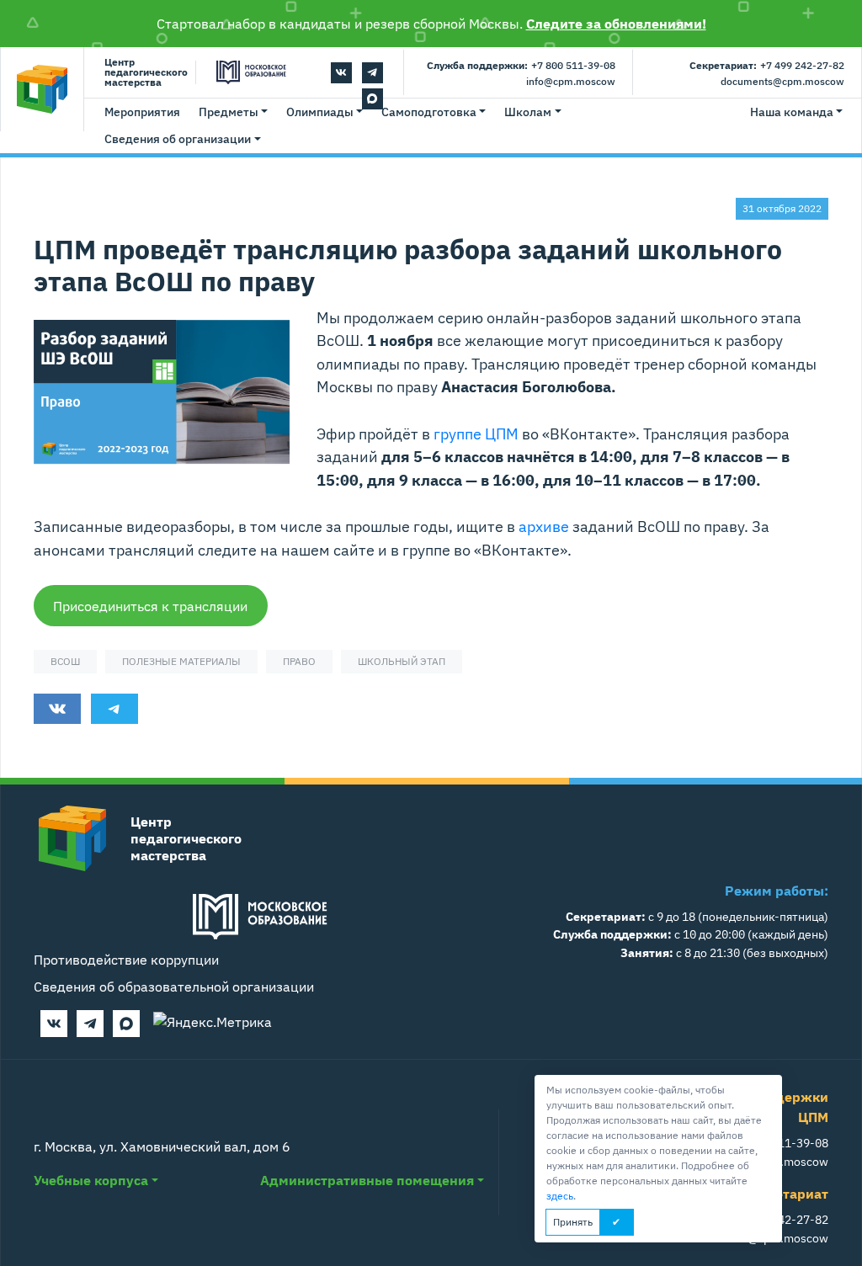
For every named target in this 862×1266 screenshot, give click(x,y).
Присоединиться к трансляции (150, 606)
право (299, 661)
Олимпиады (320, 112)
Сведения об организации (177, 138)
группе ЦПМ (476, 433)
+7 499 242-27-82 (802, 65)
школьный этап (401, 661)
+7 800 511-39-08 (573, 65)
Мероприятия (142, 112)
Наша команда (791, 112)
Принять (573, 1221)
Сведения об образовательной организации (174, 986)
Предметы (228, 112)
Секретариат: (723, 65)
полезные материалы (181, 661)
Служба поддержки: (477, 65)
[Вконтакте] (341, 72)
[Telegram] (372, 72)
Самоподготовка (428, 112)
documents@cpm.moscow (782, 81)
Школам (527, 112)
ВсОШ (65, 661)
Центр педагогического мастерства (146, 72)
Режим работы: (776, 890)
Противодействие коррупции (126, 959)
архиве (544, 526)
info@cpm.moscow (570, 81)
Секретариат (785, 1193)
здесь (559, 1195)
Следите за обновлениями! (616, 23)
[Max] (126, 1023)
